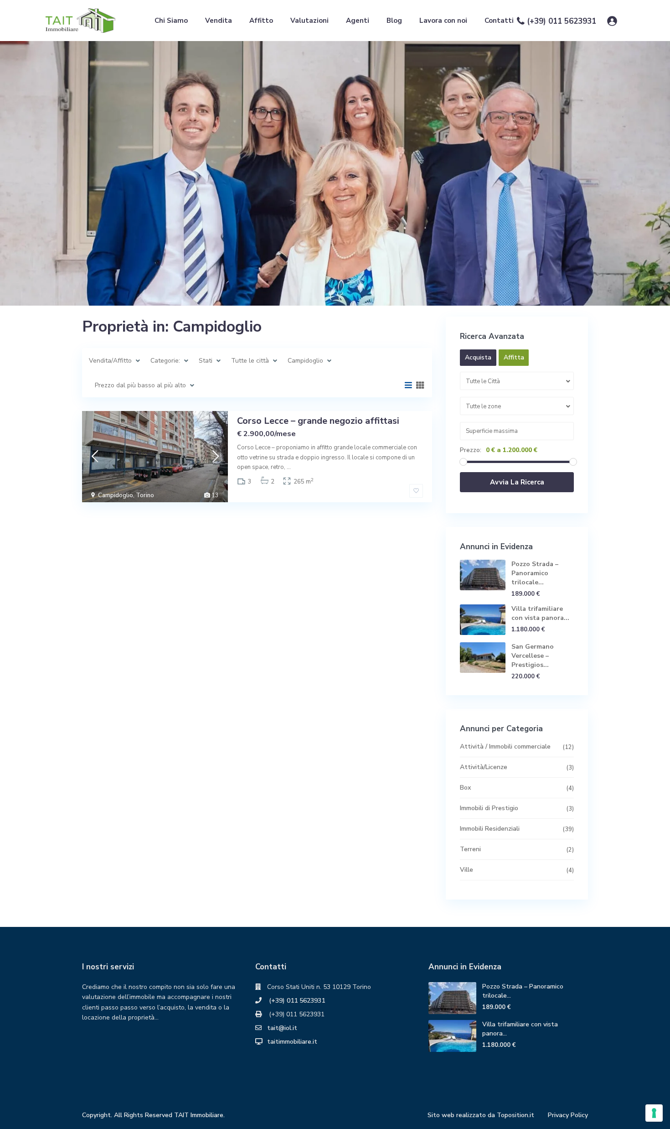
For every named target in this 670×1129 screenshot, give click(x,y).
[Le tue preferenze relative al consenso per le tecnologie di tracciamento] (654, 1113)
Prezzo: (470, 450)
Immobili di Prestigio (489, 808)
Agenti (357, 20)
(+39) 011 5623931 (561, 21)
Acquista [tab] (478, 357)
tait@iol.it (282, 1028)
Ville (466, 869)
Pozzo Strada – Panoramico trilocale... (534, 573)
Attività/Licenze (483, 767)
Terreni (470, 849)
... (289, 467)
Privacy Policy (568, 1115)
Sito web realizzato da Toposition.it (481, 1115)
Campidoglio (115, 495)
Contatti (499, 20)
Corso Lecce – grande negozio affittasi (318, 421)
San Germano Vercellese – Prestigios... (532, 655)
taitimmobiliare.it (292, 1041)
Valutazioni (309, 20)
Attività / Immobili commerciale (505, 746)
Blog (394, 20)
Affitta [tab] (514, 357)
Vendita (218, 20)
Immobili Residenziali (490, 828)
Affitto (261, 20)
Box (465, 787)
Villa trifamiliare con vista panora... (540, 613)
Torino (145, 495)
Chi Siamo (171, 20)
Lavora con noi (443, 20)
